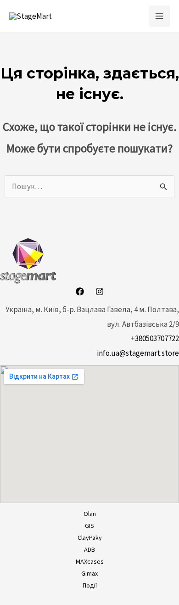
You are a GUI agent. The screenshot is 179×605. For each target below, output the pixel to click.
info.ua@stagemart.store (138, 353)
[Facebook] (80, 291)
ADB (89, 549)
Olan (90, 514)
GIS (89, 525)
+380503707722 (155, 338)
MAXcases (90, 561)
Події (90, 585)
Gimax (89, 573)
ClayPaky (90, 537)
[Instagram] (99, 291)
